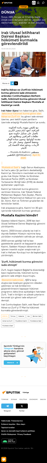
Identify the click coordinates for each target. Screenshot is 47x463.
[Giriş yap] (38, 2)
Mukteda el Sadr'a (11, 167)
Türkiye (12, 316)
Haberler (21, 316)
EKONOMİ (33, 399)
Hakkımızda (5, 421)
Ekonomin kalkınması (12, 279)
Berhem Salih (37, 316)
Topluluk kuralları (8, 427)
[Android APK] (8, 441)
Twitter (5, 79)
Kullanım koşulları (8, 424)
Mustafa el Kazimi (21, 321)
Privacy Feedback (24, 434)
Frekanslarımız (17, 421)
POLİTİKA (23, 399)
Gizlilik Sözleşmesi (8, 434)
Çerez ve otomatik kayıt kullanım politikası (18, 431)
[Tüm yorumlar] (3, 459)
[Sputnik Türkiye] (7, 4)
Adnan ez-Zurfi (7, 321)
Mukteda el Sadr (7, 326)
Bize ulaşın (21, 424)
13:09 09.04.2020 (8, 49)
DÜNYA (4, 316)
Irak (28, 316)
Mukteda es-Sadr (36, 321)
